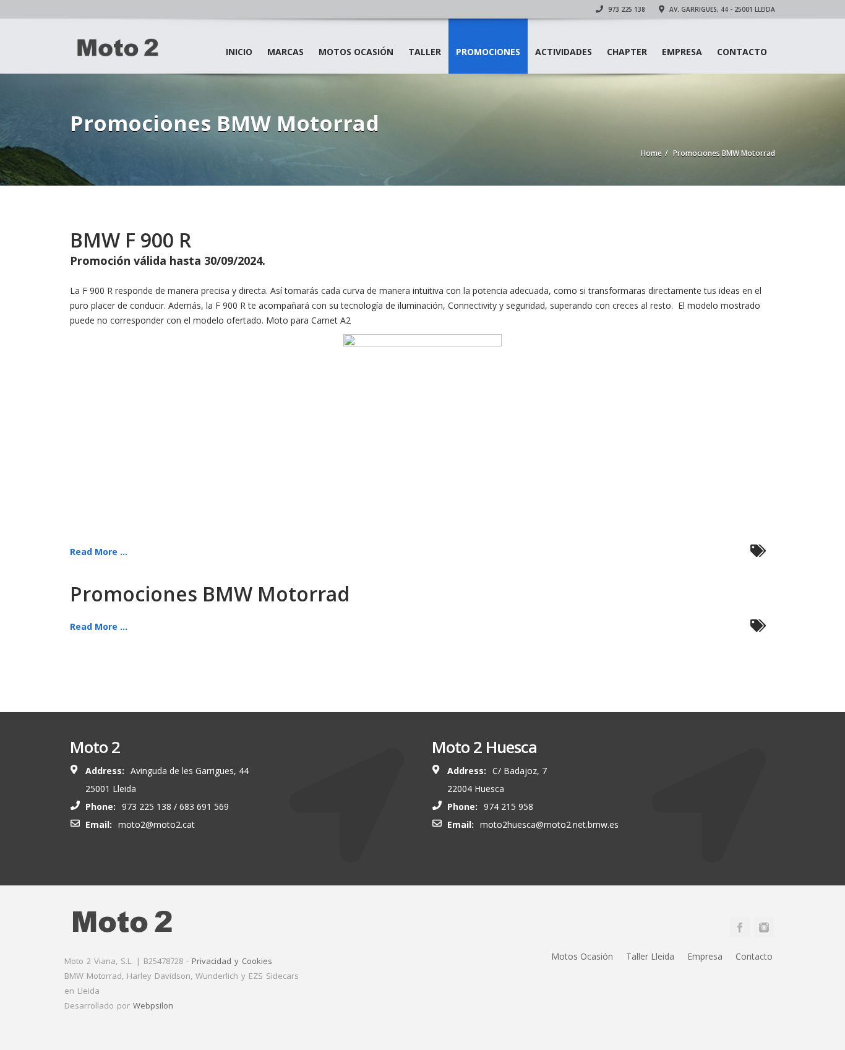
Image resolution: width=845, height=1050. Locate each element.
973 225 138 (625, 9)
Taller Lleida (650, 956)
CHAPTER (627, 52)
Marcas (285, 52)
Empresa (682, 52)
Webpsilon (153, 1005)
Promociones (488, 52)
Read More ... (98, 551)
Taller (424, 52)
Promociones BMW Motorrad (210, 593)
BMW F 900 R (130, 239)
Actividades (563, 52)
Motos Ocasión (356, 52)
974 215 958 (508, 806)
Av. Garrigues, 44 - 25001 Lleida (721, 9)
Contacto (742, 52)
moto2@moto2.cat (156, 824)
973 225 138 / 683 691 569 (175, 806)
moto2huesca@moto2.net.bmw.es (549, 824)
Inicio (239, 52)
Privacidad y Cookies (232, 960)
